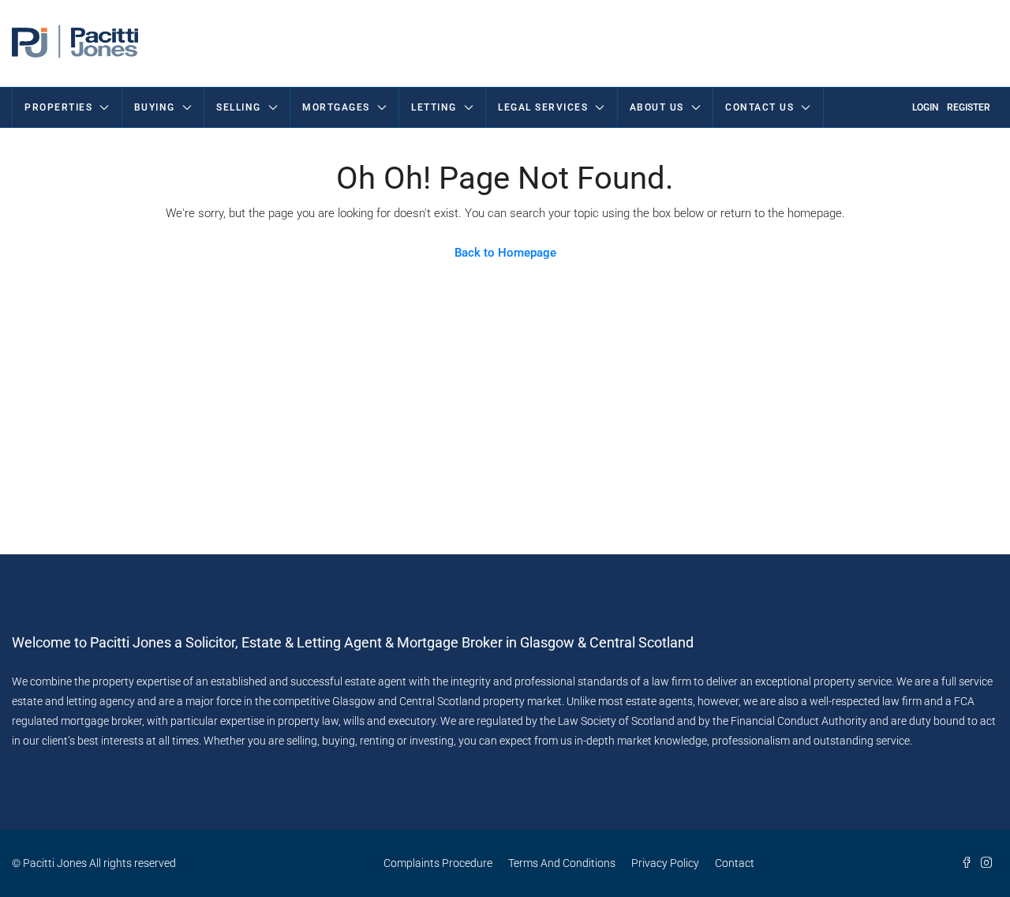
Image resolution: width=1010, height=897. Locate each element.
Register (968, 107)
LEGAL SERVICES (543, 107)
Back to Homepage (505, 253)
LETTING (434, 107)
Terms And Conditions (561, 863)
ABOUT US (657, 107)
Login (925, 107)
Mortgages (336, 107)
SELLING (238, 107)
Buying (154, 107)
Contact (734, 863)
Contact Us (759, 107)
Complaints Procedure (437, 863)
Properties (58, 107)
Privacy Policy (665, 863)
